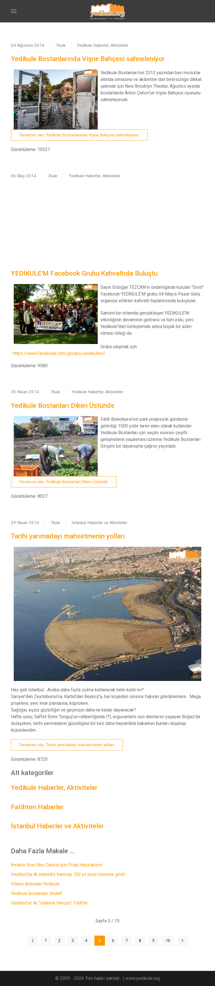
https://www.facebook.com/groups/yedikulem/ (59, 353)
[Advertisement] (107, 224)
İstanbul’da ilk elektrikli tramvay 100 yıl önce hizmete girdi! (68, 874)
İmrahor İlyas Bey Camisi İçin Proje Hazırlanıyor (57, 865)
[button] (14, 11)
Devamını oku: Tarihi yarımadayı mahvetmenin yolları (67, 744)
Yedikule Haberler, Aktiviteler (102, 45)
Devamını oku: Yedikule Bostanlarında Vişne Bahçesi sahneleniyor (79, 135)
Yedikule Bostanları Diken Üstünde (62, 406)
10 (168, 940)
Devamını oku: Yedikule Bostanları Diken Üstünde (64, 481)
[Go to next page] (182, 941)
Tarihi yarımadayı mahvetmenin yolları (68, 536)
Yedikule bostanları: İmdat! (36, 893)
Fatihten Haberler (37, 807)
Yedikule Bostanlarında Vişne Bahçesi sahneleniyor (88, 59)
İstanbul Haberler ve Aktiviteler (99, 522)
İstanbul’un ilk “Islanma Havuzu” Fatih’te (49, 903)
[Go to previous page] (32, 941)
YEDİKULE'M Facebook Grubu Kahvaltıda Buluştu (84, 273)
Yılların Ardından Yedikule (35, 884)
